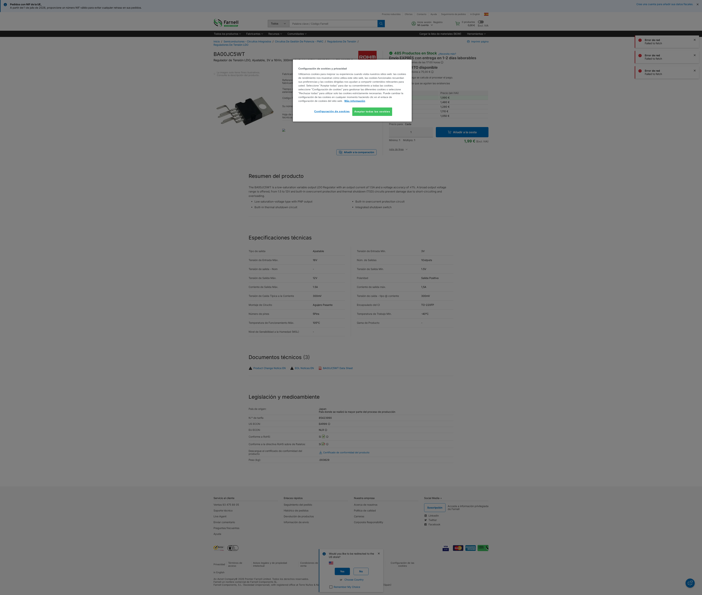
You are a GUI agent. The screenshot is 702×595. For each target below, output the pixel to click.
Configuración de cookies (332, 111)
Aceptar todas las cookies (372, 111)
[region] (352, 91)
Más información (354, 100)
